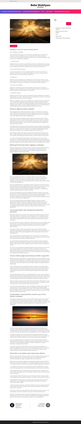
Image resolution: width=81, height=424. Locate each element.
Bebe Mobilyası (40, 5)
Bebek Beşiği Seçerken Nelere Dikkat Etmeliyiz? (41, 405)
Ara (55, 20)
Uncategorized (14, 46)
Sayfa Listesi (49, 11)
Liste (43, 11)
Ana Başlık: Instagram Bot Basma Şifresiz (11, 11)
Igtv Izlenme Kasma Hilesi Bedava (31, 11)
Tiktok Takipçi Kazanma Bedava (62, 11)
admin (11, 52)
